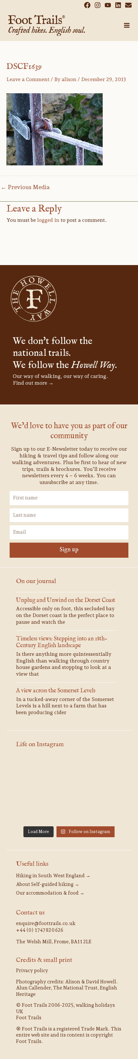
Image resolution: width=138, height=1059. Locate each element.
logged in (48, 220)
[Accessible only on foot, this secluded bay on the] (68, 768)
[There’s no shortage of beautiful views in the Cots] (105, 790)
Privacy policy (32, 970)
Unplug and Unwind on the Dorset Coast (65, 600)
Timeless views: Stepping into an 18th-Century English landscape (61, 642)
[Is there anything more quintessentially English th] (32, 790)
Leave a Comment (27, 79)
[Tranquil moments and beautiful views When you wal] (32, 768)
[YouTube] (108, 5)
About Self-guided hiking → (47, 884)
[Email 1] (128, 5)
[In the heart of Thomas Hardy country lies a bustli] (105, 768)
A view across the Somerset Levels (55, 691)
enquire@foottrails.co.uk (45, 923)
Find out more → (33, 383)
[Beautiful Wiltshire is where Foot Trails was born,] (68, 812)
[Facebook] (87, 5)
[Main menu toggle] (127, 25)
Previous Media (25, 187)
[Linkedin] (118, 5)
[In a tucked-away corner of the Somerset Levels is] (68, 790)
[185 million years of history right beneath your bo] (105, 812)
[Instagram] (97, 5)
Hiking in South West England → (53, 876)
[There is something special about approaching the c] (32, 812)
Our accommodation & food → (50, 893)
